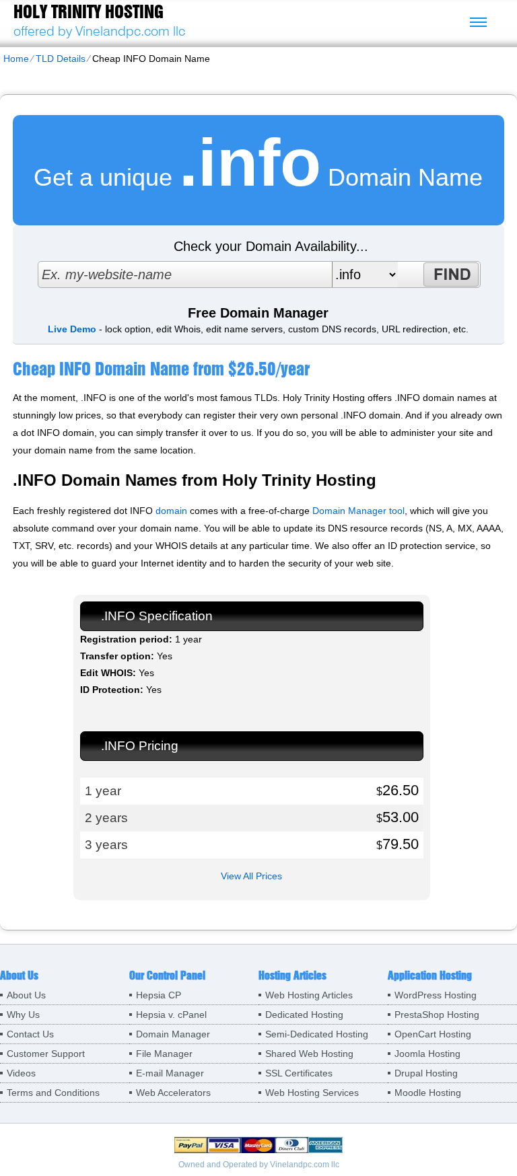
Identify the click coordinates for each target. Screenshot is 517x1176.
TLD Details (60, 58)
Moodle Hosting (427, 1092)
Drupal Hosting (426, 1073)
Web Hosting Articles (309, 995)
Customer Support (46, 1053)
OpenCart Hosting (432, 1034)
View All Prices (251, 876)
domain (171, 510)
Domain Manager (173, 1034)
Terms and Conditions (53, 1092)
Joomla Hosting (427, 1053)
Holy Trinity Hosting (88, 11)
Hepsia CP (158, 995)
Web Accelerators (173, 1092)
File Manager (164, 1053)
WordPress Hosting (435, 995)
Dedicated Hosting (304, 1014)
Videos (21, 1073)
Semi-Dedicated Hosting (316, 1034)
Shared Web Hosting (309, 1053)
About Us (26, 995)
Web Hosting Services (312, 1092)
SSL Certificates (299, 1073)
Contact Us (30, 1034)
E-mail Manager (170, 1073)
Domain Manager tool (358, 510)
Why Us (23, 1014)
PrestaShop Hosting (436, 1014)
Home (16, 58)
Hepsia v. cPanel (171, 1014)
